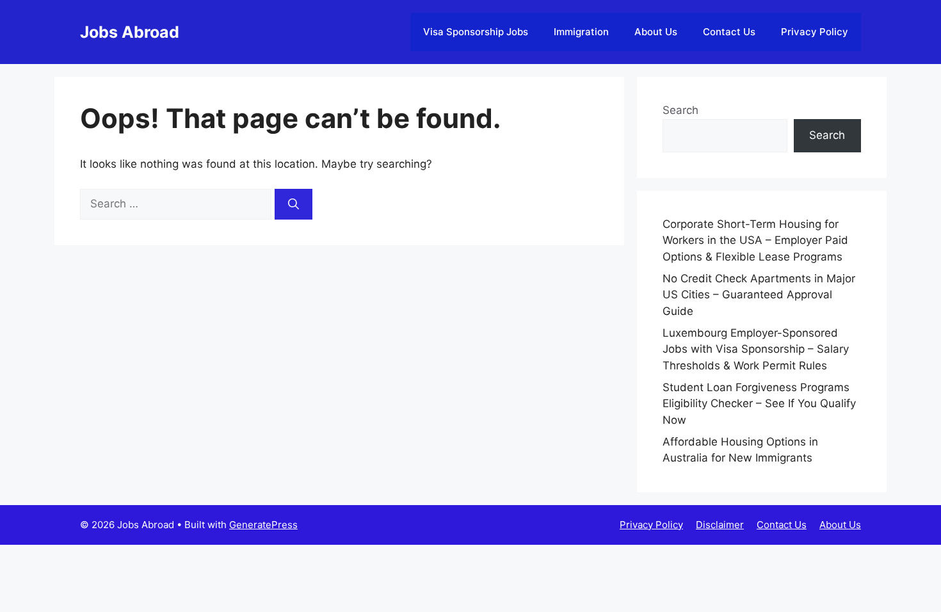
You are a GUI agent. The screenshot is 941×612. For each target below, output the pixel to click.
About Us (655, 32)
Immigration (581, 32)
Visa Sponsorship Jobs (475, 32)
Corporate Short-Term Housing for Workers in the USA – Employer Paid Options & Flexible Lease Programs (755, 240)
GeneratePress (263, 525)
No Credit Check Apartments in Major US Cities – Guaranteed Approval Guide (759, 295)
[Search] (293, 204)
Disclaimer (720, 525)
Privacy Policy (814, 32)
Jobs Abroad (129, 32)
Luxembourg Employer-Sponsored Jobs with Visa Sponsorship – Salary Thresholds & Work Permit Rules (756, 349)
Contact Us (729, 32)
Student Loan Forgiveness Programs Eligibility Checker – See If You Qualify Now (759, 403)
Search (680, 110)
